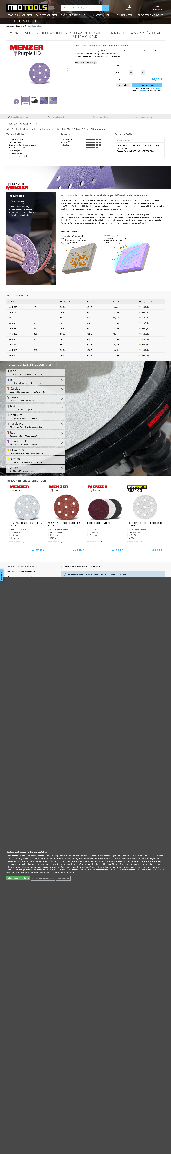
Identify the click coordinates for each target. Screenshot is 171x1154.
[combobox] (81, 8)
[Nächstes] (68, 69)
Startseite (10, 26)
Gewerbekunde (141, 90)
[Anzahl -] (131, 72)
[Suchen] (105, 8)
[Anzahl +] (143, 72)
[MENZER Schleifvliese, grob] (105, 502)
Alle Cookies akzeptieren (18, 878)
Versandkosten (157, 88)
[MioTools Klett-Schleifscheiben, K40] (144, 502)
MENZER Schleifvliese (98, 523)
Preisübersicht (58, 117)
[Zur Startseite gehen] (27, 7)
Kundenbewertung (100, 117)
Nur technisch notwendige (43, 878)
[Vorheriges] (10, 69)
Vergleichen (123, 85)
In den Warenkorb (147, 85)
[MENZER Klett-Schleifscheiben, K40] (27, 502)
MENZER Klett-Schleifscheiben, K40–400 (25, 524)
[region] (39, 74)
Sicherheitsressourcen (142, 117)
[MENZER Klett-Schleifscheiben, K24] (66, 502)
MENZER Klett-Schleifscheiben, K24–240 (64, 524)
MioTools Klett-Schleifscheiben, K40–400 (144, 524)
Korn (117, 65)
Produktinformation (19, 117)
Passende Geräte (123, 134)
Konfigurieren (63, 878)
